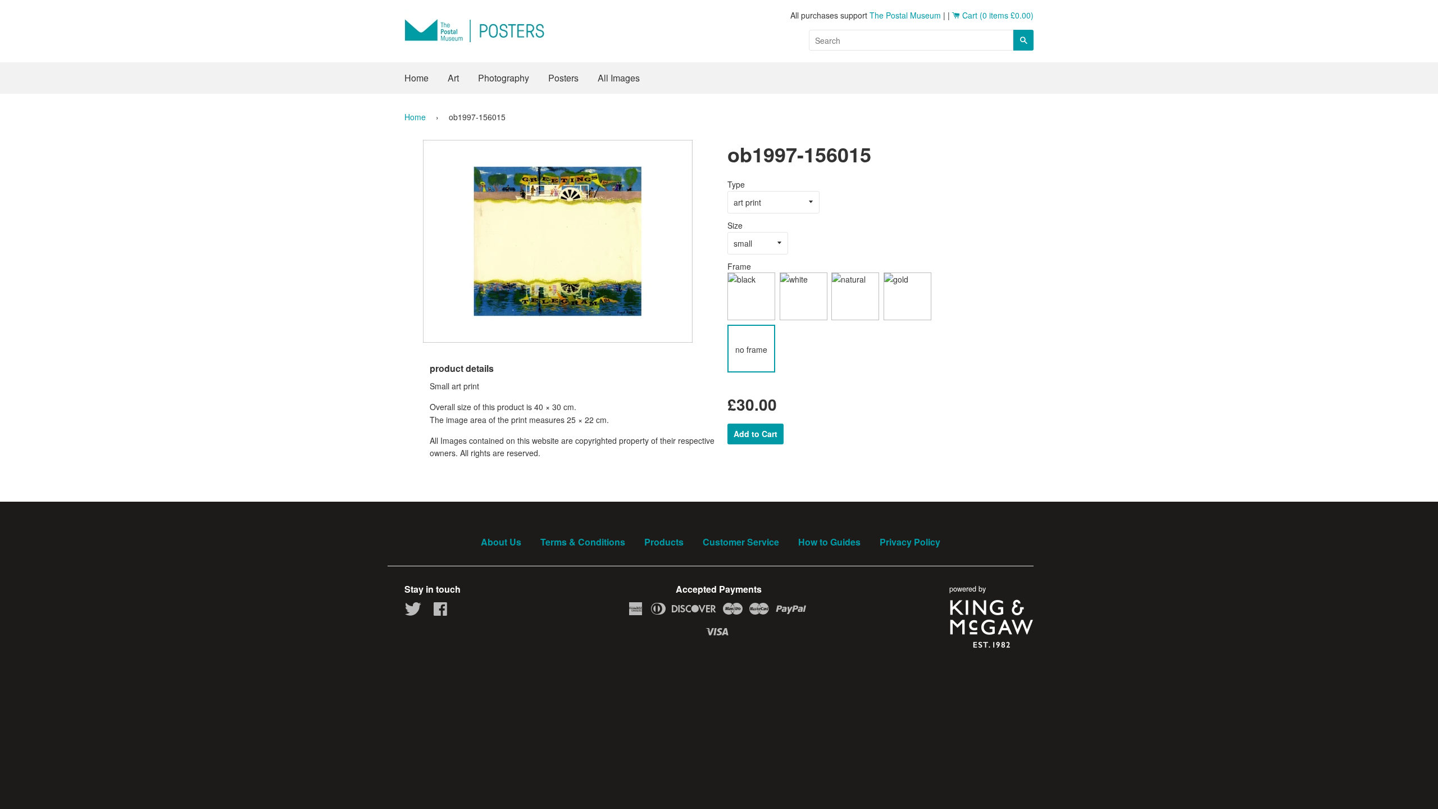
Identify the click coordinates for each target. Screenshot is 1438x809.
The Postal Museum (905, 15)
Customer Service (741, 541)
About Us (501, 541)
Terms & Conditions (582, 541)
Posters (563, 77)
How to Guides (829, 541)
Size (735, 225)
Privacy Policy (910, 541)
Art (453, 77)
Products (664, 541)
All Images (619, 77)
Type (736, 184)
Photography (503, 77)
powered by (967, 589)
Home (416, 77)
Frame (739, 266)
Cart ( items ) (997, 15)
